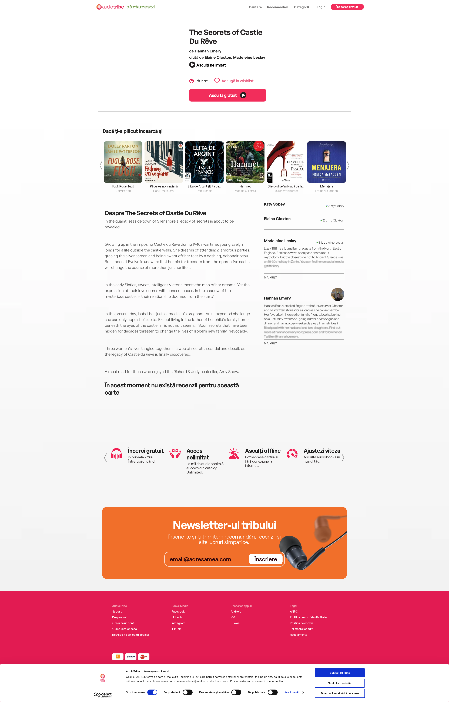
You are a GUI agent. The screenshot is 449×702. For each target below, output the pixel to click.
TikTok (176, 629)
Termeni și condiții (302, 629)
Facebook (178, 611)
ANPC (294, 611)
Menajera (326, 186)
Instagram (178, 623)
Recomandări (277, 7)
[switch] (188, 692)
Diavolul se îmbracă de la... (286, 186)
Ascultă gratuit (223, 95)
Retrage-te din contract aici (130, 634)
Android (236, 611)
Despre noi (119, 617)
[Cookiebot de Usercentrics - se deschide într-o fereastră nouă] (102, 695)
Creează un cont (123, 623)
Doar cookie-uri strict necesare (340, 693)
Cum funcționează (124, 629)
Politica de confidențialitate (308, 617)
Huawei (235, 623)
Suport (117, 611)
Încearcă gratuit (347, 7)
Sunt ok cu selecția (339, 683)
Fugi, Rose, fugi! (123, 186)
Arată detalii (291, 692)
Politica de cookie (301, 623)
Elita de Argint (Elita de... (204, 186)
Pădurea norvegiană (164, 186)
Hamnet (245, 186)
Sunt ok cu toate (340, 672)
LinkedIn (177, 617)
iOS (233, 617)
